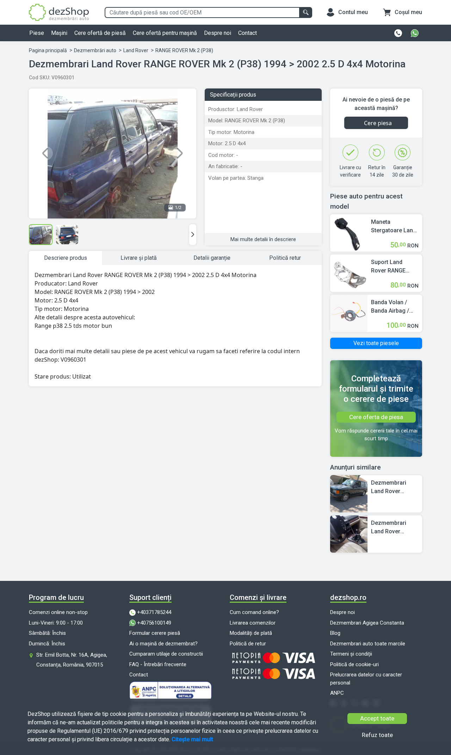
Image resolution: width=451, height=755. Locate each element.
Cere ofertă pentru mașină (165, 33)
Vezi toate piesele (376, 343)
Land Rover (135, 50)
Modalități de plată (251, 633)
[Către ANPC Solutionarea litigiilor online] (175, 691)
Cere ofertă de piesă (100, 33)
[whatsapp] (414, 33)
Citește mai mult (192, 739)
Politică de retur (248, 643)
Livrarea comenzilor (253, 623)
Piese (36, 33)
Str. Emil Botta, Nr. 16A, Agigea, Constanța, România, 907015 (71, 660)
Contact (247, 33)
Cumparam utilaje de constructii (166, 654)
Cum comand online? (254, 612)
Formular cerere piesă (154, 633)
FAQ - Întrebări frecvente (157, 664)
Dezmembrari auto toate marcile (367, 643)
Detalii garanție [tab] (211, 257)
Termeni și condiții (351, 654)
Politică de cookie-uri (354, 664)
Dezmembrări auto (95, 50)
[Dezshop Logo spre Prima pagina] (59, 11)
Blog (335, 633)
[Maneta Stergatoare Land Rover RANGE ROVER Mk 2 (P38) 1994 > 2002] (348, 232)
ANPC (337, 693)
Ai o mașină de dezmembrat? (163, 643)
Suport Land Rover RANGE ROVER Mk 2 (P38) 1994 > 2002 (394, 267)
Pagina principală (48, 50)
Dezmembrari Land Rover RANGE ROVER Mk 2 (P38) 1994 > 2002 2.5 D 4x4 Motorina (394, 487)
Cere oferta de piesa (376, 417)
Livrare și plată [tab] (139, 257)
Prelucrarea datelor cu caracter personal (366, 678)
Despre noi (217, 33)
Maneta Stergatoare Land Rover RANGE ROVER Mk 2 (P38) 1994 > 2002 (394, 227)
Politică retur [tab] (285, 257)
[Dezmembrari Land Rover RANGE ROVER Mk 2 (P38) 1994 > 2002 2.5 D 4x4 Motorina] (348, 493)
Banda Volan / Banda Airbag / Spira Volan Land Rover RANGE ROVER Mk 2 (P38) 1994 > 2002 (394, 307)
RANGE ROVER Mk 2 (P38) (184, 50)
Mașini (59, 33)
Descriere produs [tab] (65, 257)
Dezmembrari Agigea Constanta (367, 623)
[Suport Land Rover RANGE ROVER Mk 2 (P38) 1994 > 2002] (348, 273)
